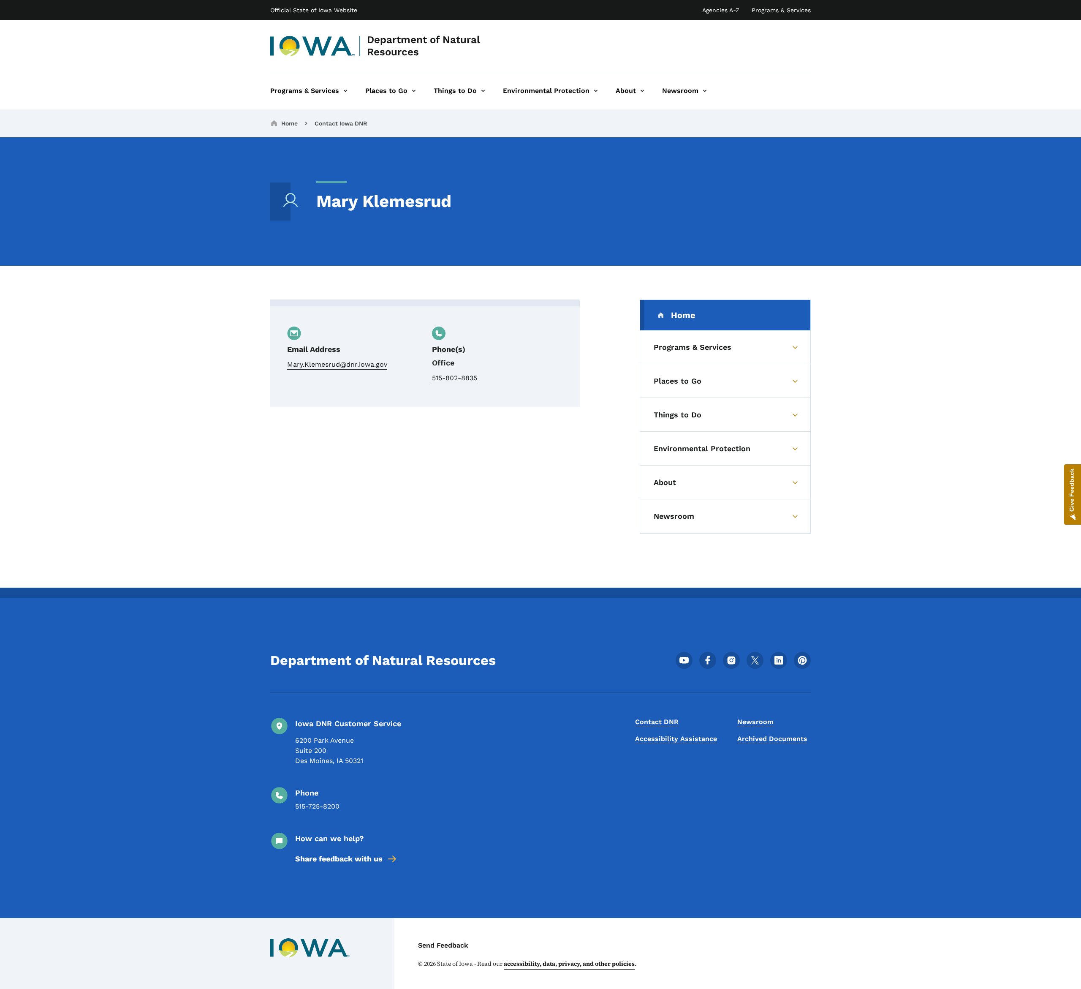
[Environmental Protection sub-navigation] (595, 90)
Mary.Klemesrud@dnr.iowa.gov (337, 364)
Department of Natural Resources (423, 46)
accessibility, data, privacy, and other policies (569, 963)
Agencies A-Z (720, 10)
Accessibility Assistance (676, 739)
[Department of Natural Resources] (312, 46)
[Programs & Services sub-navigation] (345, 90)
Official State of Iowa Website (313, 10)
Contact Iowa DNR (341, 123)
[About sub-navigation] (642, 90)
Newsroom (755, 722)
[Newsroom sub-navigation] (704, 90)
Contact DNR (657, 722)
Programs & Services (781, 10)
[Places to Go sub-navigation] (413, 90)
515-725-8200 (317, 806)
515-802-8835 (454, 378)
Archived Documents (772, 739)
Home (289, 123)
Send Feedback (443, 945)
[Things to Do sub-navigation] (483, 90)
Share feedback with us (339, 858)
